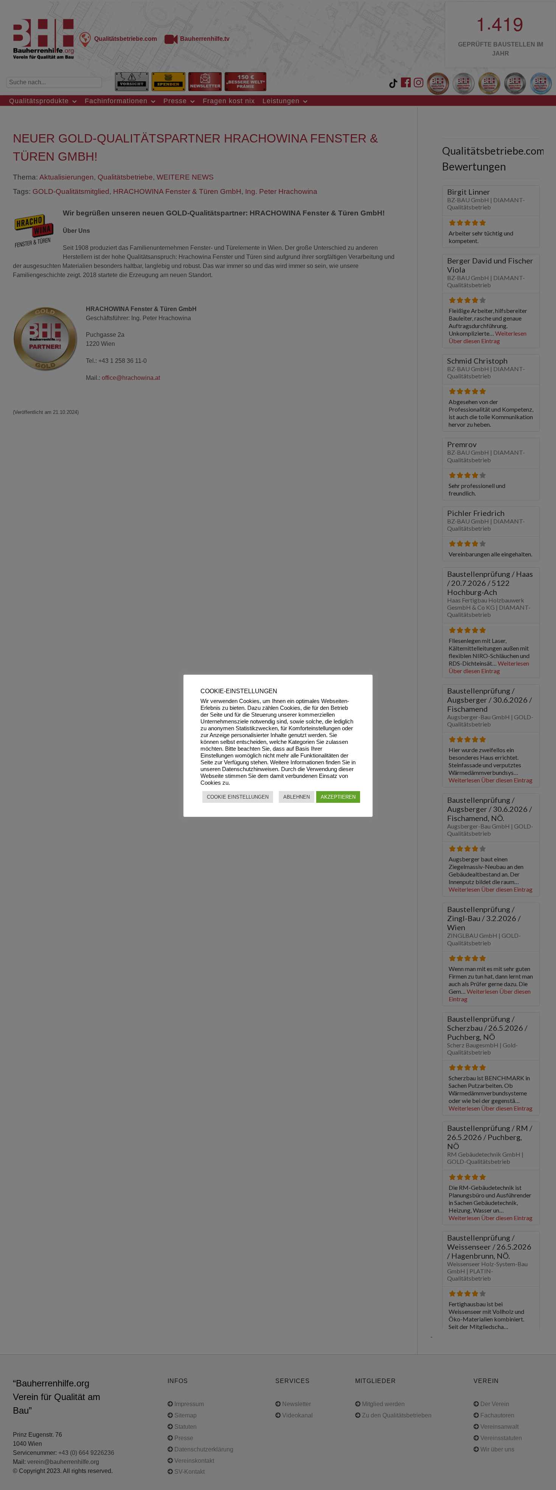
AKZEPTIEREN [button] (338, 797)
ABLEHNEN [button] (296, 797)
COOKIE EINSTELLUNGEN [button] (238, 797)
